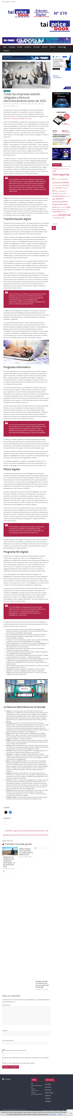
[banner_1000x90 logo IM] (26, 57)
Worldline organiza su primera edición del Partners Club (25, 831)
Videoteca (44, 47)
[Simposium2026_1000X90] (36, 38)
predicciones (56, 202)
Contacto (53, 47)
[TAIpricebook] (6, 1079)
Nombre (5, 1030)
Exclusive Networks (57, 185)
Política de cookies (66, 1110)
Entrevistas (28, 47)
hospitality (64, 187)
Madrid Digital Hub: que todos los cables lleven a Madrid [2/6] (26, 852)
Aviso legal (45, 1110)
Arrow (67, 168)
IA (53, 190)
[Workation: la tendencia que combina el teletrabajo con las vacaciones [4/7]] (10, 848)
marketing (61, 191)
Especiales (6, 50)
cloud (55, 179)
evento (65, 182)
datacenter (65, 179)
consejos (59, 179)
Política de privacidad (54, 1110)
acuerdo (54, 169)
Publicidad (61, 47)
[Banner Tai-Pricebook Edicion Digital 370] (38, 10)
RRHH (54, 209)
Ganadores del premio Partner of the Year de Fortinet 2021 (26, 836)
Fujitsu (53, 188)
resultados (63, 207)
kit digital (12, 106)
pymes (54, 207)
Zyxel (63, 218)
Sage (57, 209)
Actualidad (12, 47)
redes (59, 207)
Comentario (6, 1005)
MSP (65, 193)
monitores (61, 193)
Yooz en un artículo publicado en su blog (19, 118)
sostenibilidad (56, 212)
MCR (65, 191)
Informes (19, 47)
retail (68, 207)
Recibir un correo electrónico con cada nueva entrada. (18, 1063)
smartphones (63, 209)
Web (3, 1049)
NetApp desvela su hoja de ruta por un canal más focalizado (42, 984)
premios (64, 201)
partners (59, 199)
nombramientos (58, 196)
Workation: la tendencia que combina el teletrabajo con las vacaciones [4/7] (9, 862)
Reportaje (6, 91)
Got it (60, 1114)
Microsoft (55, 193)
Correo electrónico (8, 1040)
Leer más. (52, 1114)
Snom (67, 209)
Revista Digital (49, 1093)
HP (67, 188)
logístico (56, 191)
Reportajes (36, 47)
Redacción (16, 104)
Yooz (16, 106)
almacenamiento (61, 168)
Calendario (48, 1101)
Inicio (4, 47)
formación (65, 185)
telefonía (64, 211)
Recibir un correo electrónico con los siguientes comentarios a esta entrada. (25, 1058)
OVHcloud (68, 196)
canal (54, 171)
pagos (54, 199)
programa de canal (59, 204)
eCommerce (57, 182)
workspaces (57, 218)
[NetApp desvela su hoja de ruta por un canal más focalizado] (42, 848)
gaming (58, 188)
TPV (53, 217)
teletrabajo (55, 215)
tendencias (64, 214)
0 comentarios (34, 104)
